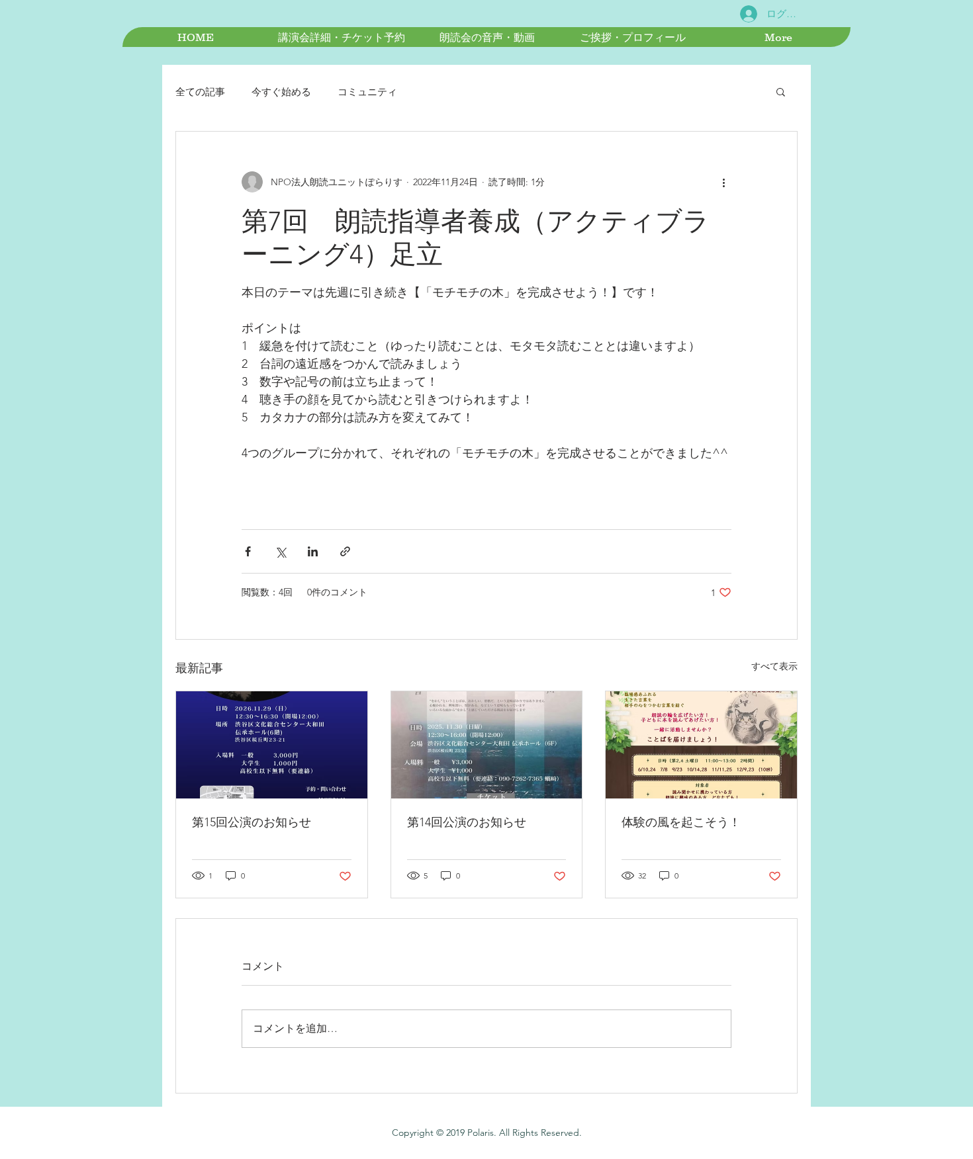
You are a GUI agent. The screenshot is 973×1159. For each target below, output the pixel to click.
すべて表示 (774, 666)
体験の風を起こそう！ (681, 822)
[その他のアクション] (723, 182)
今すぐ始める (281, 91)
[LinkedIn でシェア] (312, 551)
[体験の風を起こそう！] (701, 744)
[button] (780, 91)
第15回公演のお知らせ (251, 822)
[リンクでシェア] (345, 551)
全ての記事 (200, 91)
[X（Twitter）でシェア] (280, 551)
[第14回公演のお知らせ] (486, 744)
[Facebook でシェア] (248, 551)
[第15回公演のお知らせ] (271, 744)
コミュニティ (367, 91)
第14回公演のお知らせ (466, 822)
